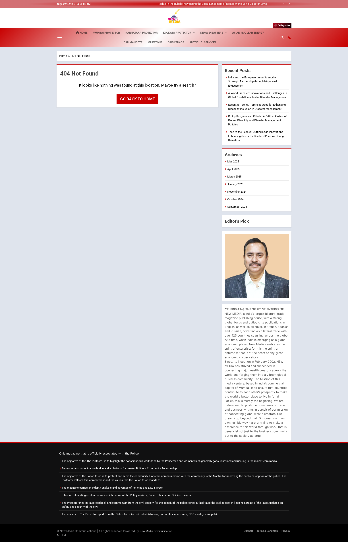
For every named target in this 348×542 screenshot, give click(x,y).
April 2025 (233, 169)
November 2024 (236, 191)
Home (83, 32)
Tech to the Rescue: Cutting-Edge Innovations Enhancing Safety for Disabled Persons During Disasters (256, 136)
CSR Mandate (133, 42)
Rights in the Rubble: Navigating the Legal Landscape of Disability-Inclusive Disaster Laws (212, 4)
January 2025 (235, 184)
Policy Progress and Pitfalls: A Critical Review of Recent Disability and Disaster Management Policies (257, 120)
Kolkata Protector (177, 32)
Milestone (155, 42)
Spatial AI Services (202, 42)
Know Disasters (211, 32)
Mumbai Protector (106, 32)
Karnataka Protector (141, 32)
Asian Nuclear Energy (248, 32)
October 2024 (235, 199)
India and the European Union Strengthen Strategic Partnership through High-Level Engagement (252, 81)
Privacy (285, 531)
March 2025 (234, 176)
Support (248, 531)
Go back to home (137, 99)
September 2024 (237, 206)
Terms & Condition (267, 531)
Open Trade (176, 42)
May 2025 (233, 161)
